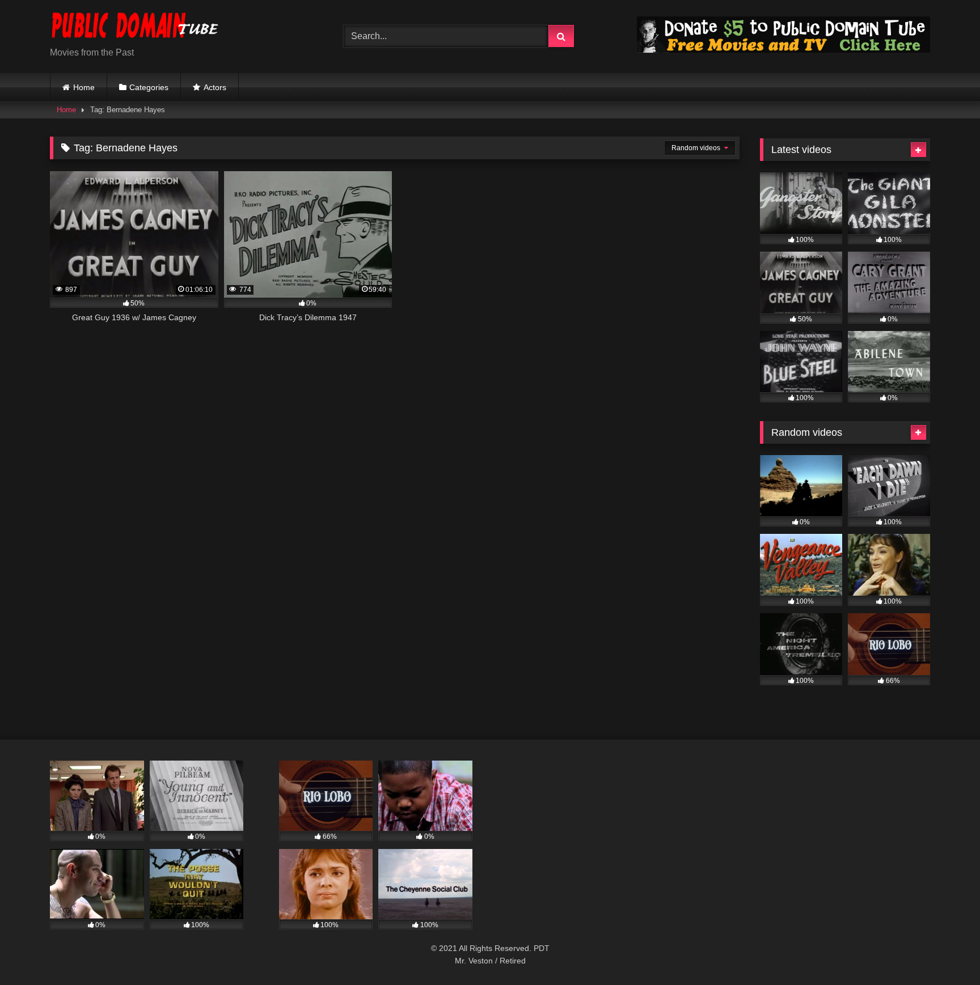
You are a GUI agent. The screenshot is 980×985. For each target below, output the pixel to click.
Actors (215, 87)
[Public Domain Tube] (135, 27)
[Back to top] (944, 951)
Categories (148, 87)
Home (84, 87)
